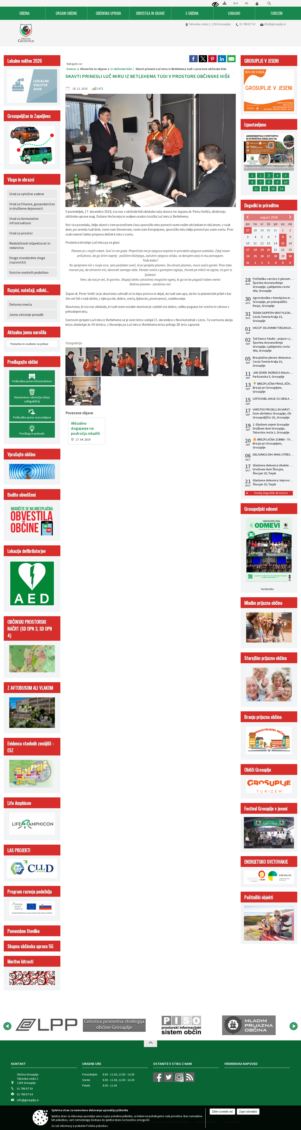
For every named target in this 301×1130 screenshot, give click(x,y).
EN (246, 3)
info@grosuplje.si (275, 24)
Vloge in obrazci (20, 179)
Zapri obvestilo (248, 1111)
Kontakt (18, 1063)
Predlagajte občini (22, 361)
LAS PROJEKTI (18, 850)
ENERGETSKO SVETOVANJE (266, 861)
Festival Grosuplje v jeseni (265, 808)
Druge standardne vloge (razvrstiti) (27, 260)
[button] (7, 1026)
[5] (190, 362)
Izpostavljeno (255, 124)
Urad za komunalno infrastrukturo (24, 220)
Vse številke (267, 589)
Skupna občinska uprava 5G (30, 946)
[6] (83, 391)
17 (247, 250)
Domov (71, 69)
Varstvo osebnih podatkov (28, 272)
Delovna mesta (20, 304)
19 (262, 250)
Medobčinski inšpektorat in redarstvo (29, 245)
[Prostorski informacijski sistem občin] (114, 1025)
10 (285, 182)
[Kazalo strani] (224, 3)
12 (264, 189)
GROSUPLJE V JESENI (261, 60)
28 (275, 256)
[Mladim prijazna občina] (181, 1025)
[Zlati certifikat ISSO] (249, 1025)
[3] (119, 362)
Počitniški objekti (258, 897)
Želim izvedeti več (222, 1111)
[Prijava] (257, 3)
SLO (235, 3)
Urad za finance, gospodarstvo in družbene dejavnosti (32, 206)
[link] (193, 58)
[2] (83, 362)
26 (262, 256)
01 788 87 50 (247, 24)
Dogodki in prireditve (261, 205)
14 (281, 189)
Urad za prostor (21, 233)
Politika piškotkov (97, 1126)
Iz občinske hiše (121, 69)
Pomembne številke (23, 930)
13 (273, 189)
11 (256, 189)
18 (255, 250)
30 (290, 256)
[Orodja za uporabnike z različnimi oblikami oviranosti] (215, 5)
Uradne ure (91, 1063)
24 (247, 256)
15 (282, 243)
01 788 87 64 (25, 1094)
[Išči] (269, 3)
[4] (155, 362)
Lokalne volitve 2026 (24, 60)
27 (247, 230)
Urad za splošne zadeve (26, 194)
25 (255, 256)
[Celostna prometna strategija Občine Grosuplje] (47, 1025)
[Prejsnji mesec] (247, 217)
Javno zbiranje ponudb (26, 314)
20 (268, 250)
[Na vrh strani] (150, 1043)
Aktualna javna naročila (26, 332)
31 (247, 263)
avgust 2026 (269, 217)
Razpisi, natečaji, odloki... (28, 289)
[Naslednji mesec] (290, 217)
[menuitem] (25, 13)
